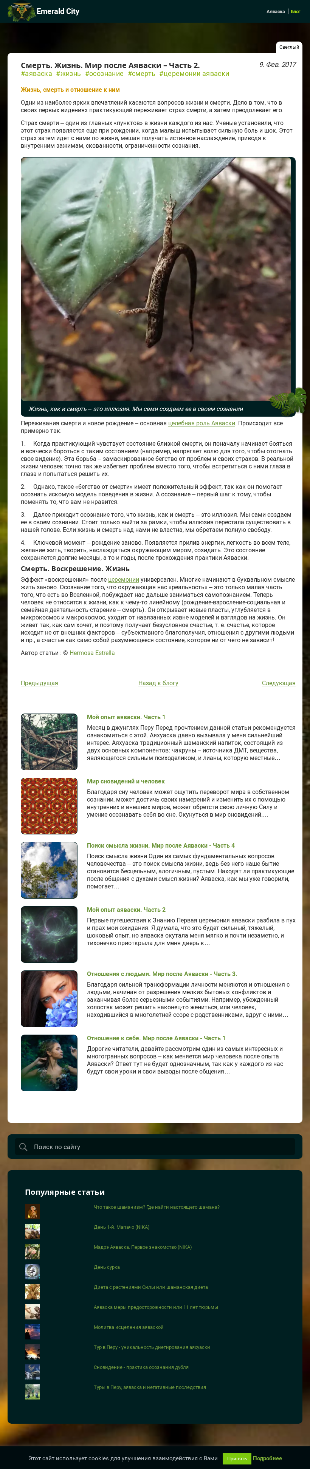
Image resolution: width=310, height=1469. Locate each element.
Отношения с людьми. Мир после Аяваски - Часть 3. (162, 974)
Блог (295, 11)
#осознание (104, 74)
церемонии (123, 580)
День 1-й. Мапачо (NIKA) (122, 1227)
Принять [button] (237, 1458)
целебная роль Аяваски (201, 423)
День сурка (107, 1267)
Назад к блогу (158, 683)
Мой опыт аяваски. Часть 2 (126, 909)
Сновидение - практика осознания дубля (141, 1367)
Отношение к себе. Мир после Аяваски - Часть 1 (156, 1038)
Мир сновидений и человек (126, 781)
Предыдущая (39, 683)
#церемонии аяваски (194, 74)
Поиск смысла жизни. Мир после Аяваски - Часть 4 (161, 845)
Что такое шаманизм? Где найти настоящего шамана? (157, 1207)
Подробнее (267, 1458)
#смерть (142, 74)
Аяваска (276, 11)
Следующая (279, 683)
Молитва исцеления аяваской (129, 1327)
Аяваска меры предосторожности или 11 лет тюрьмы (156, 1307)
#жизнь (68, 74)
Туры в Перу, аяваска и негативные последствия (150, 1387)
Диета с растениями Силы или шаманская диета (151, 1287)
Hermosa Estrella (92, 653)
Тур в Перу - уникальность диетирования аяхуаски (152, 1347)
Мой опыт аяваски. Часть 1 (126, 717)
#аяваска (36, 74)
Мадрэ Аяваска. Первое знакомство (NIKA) (143, 1247)
